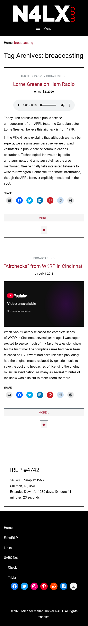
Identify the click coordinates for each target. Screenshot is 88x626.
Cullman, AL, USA (22, 486)
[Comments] (44, 230)
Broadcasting (57, 76)
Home (8, 528)
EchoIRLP (11, 538)
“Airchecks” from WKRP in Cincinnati (44, 266)
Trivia (12, 577)
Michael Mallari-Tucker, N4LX (42, 611)
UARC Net (11, 558)
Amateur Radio (31, 76)
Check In (14, 567)
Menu (47, 29)
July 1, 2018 (46, 273)
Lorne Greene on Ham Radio (44, 84)
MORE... (44, 218)
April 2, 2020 (46, 91)
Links (8, 548)
